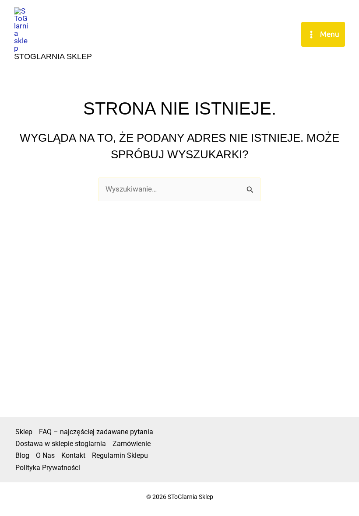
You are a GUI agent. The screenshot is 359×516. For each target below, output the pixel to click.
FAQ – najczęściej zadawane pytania (96, 432)
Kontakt (73, 455)
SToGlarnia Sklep (53, 56)
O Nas (45, 455)
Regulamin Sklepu (120, 455)
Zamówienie (132, 443)
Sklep (23, 432)
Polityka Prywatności (47, 468)
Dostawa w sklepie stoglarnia (60, 443)
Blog (22, 455)
